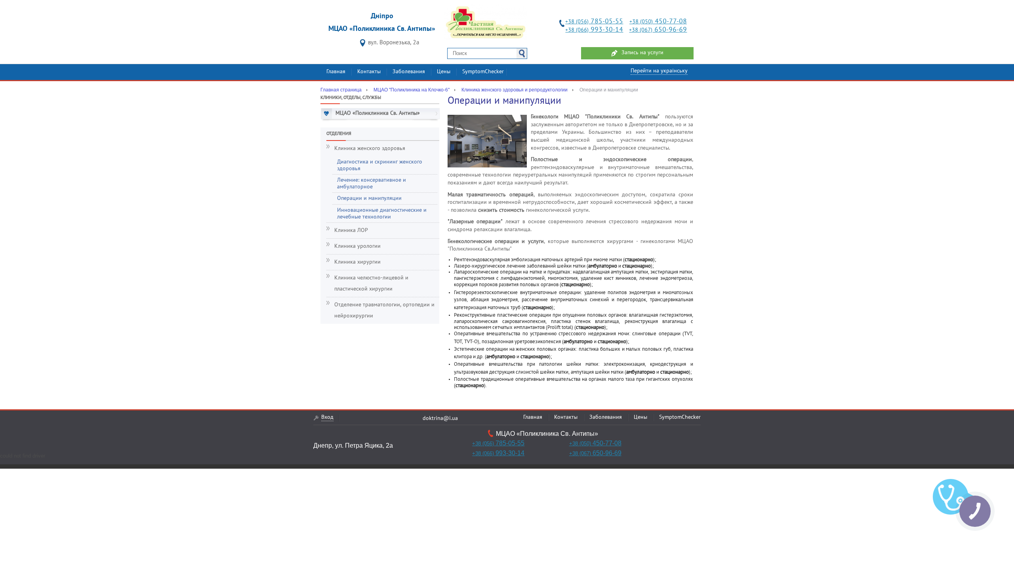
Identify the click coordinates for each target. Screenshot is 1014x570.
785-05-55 (594, 22)
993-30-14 (594, 30)
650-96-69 (658, 30)
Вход (327, 417)
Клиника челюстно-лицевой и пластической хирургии (371, 284)
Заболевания (409, 71)
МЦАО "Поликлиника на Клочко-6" (412, 90)
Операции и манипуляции (369, 198)
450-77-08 (658, 22)
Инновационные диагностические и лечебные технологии (382, 214)
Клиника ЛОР (351, 230)
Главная (335, 71)
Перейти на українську (659, 71)
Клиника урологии (357, 246)
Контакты (369, 71)
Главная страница (341, 90)
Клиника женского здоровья (369, 148)
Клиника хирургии (357, 262)
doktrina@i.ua (440, 418)
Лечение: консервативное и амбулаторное (371, 184)
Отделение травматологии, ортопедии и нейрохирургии (384, 310)
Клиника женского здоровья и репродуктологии (514, 90)
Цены (443, 71)
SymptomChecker (483, 71)
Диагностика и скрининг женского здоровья (379, 165)
